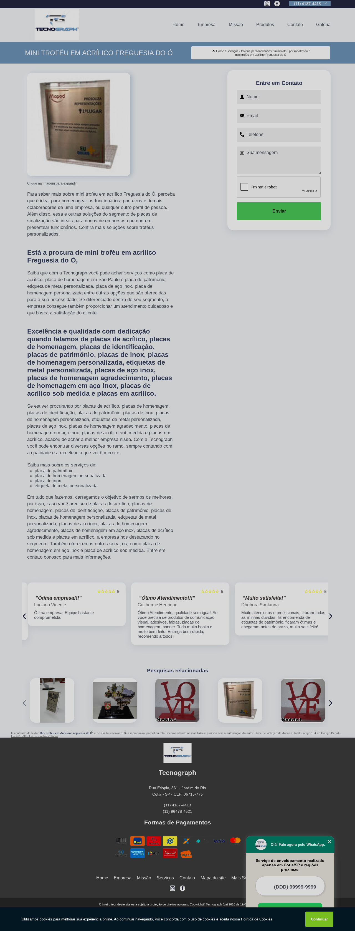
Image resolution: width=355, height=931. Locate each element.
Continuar (319, 919)
